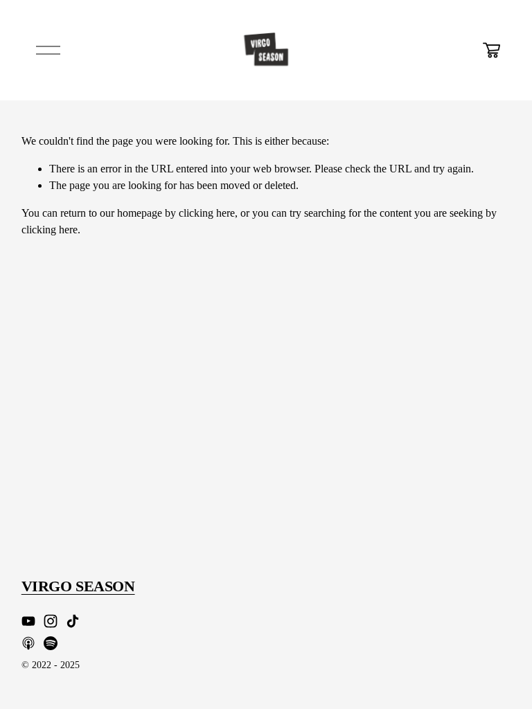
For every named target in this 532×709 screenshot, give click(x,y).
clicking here (207, 213)
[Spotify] (50, 643)
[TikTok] (73, 621)
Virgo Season (78, 586)
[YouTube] (28, 621)
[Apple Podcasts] (28, 643)
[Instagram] (50, 621)
